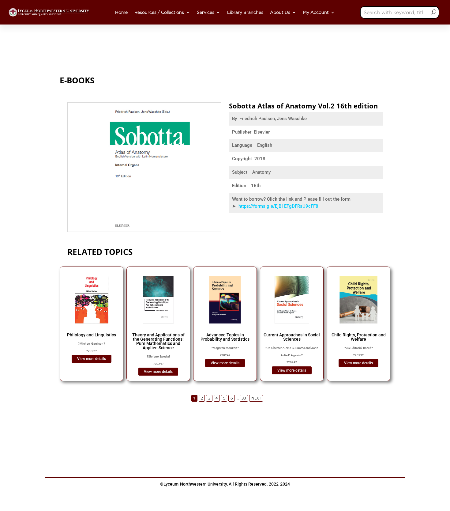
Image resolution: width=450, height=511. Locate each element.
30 (244, 398)
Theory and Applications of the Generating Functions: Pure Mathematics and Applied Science (158, 341)
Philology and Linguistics (91, 334)
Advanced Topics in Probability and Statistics (225, 337)
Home (121, 12)
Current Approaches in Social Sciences (292, 337)
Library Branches (245, 12)
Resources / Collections (159, 12)
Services (205, 12)
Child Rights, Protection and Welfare (359, 337)
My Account (316, 12)
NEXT (256, 398)
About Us (280, 12)
